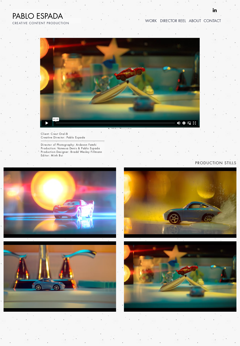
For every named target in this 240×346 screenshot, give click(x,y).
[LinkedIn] (215, 10)
